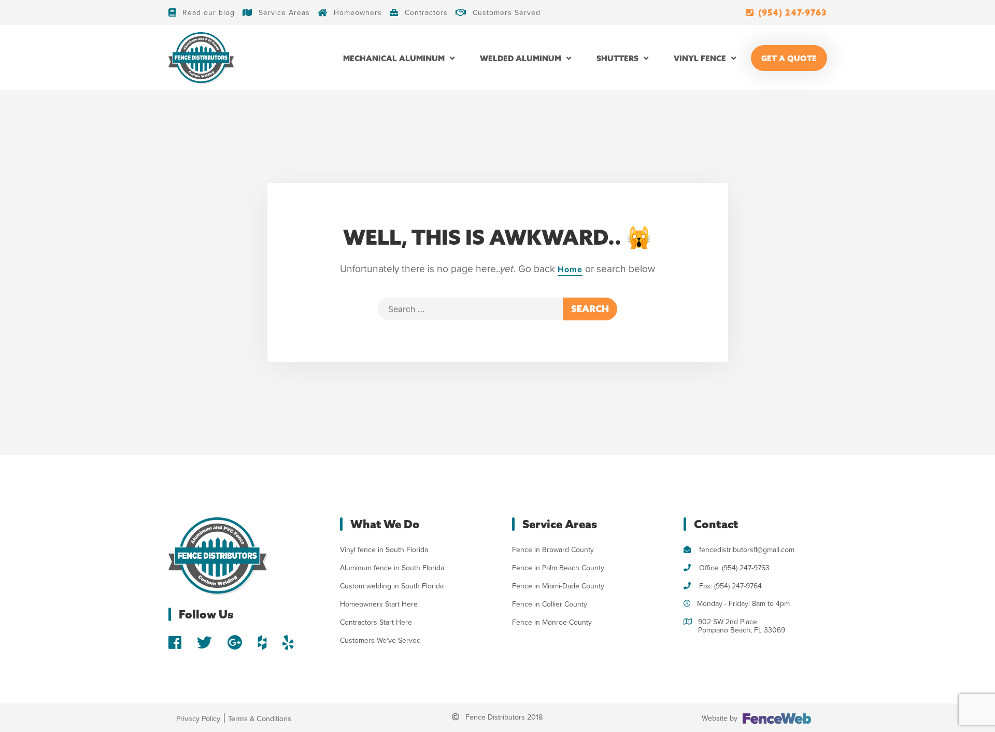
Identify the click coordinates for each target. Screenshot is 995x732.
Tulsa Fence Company (547, 640)
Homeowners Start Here (379, 604)
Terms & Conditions (259, 718)
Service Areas (284, 12)
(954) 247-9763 (792, 12)
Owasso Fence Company (552, 658)
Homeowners (358, 12)
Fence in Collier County (549, 604)
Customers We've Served (380, 640)
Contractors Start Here (376, 622)
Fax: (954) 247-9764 (729, 586)
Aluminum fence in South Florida (392, 568)
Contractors (426, 12)
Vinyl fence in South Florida (384, 549)
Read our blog (208, 12)
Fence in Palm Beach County (558, 568)
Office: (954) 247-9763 (733, 568)
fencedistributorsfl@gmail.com (745, 549)
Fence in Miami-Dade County (558, 586)
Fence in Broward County (553, 549)
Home (570, 269)
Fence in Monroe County (552, 622)
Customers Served (507, 12)
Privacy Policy (198, 718)
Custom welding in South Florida (392, 586)
